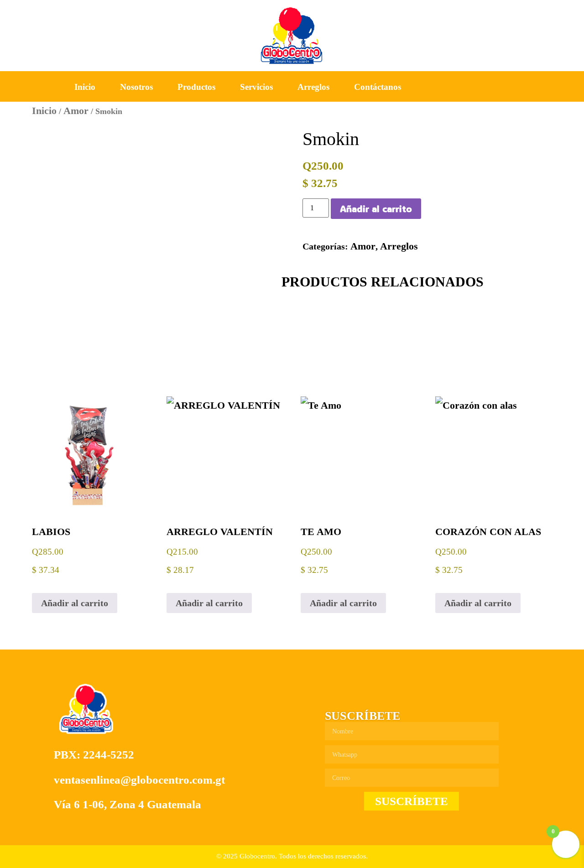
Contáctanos (377, 87)
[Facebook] (333, 693)
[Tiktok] (513, 87)
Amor (76, 110)
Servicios (256, 87)
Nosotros (136, 87)
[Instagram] (491, 87)
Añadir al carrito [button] (74, 603)
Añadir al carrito (376, 208)
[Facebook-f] (470, 87)
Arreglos (313, 87)
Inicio (84, 87)
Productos (196, 87)
